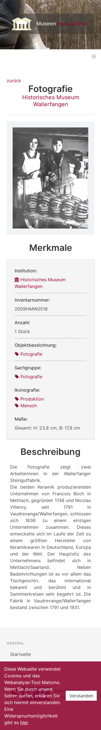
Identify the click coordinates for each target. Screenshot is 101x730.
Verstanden (81, 696)
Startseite (20, 654)
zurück (14, 80)
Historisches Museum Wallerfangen (50, 101)
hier (24, 722)
